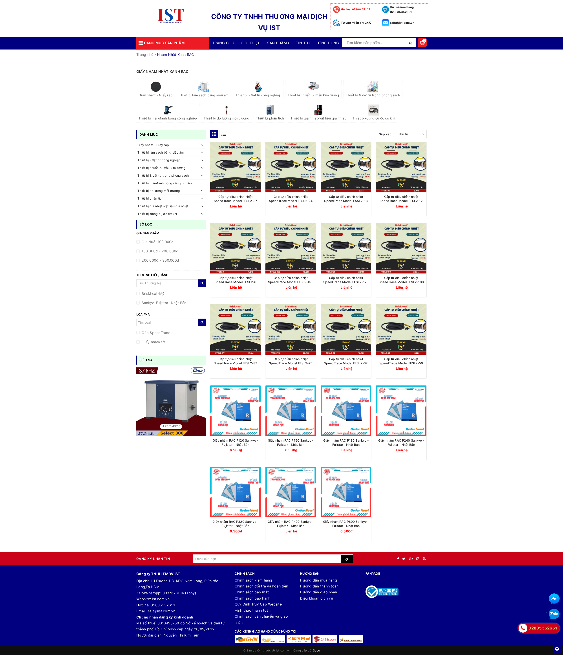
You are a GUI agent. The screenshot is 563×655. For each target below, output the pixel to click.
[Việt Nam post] (273, 639)
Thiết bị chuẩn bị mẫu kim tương (313, 95)
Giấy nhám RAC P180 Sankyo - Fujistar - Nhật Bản (346, 442)
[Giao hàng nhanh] (247, 639)
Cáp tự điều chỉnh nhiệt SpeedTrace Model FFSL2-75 (291, 361)
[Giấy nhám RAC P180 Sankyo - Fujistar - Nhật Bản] (346, 410)
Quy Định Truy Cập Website (258, 604)
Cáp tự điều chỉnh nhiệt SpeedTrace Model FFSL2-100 (401, 280)
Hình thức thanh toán (253, 610)
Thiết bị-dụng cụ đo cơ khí (373, 118)
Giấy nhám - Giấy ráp (155, 95)
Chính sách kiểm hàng (253, 580)
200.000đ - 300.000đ (160, 260)
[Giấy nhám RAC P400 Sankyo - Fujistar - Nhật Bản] (290, 492)
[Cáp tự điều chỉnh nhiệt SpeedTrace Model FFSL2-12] (401, 167)
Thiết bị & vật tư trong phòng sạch (373, 95)
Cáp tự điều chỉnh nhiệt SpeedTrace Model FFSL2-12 (401, 199)
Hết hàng (299, 450)
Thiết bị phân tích (270, 118)
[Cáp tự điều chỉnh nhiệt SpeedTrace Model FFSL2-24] (290, 167)
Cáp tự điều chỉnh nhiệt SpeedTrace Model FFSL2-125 (346, 280)
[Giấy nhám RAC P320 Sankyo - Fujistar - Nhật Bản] (235, 492)
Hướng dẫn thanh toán (319, 586)
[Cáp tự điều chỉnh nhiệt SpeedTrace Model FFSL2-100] (401, 248)
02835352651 (163, 605)
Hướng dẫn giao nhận (318, 592)
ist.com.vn (161, 599)
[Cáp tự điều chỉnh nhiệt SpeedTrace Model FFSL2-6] (235, 248)
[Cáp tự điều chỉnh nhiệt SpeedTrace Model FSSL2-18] (346, 167)
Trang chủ (223, 43)
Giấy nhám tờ (153, 342)
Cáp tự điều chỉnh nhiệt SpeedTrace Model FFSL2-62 (346, 361)
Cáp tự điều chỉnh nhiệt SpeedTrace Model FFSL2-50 (401, 361)
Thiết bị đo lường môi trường (226, 118)
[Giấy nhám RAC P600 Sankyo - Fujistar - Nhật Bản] (346, 492)
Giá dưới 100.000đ (157, 242)
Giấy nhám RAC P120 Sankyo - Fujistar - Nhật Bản (235, 442)
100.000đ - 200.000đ (159, 251)
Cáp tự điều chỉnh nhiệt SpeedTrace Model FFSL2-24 (291, 199)
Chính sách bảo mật (252, 592)
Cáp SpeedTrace (155, 332)
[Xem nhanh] (257, 206)
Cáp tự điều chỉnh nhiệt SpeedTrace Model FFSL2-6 (235, 280)
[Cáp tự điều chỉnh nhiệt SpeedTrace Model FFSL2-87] (235, 329)
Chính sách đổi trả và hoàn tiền (261, 586)
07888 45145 (355, 9)
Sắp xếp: (385, 134)
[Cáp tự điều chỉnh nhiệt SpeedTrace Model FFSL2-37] (235, 167)
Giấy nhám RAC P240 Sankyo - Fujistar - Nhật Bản (401, 442)
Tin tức (303, 43)
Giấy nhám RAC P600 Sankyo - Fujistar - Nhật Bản (346, 524)
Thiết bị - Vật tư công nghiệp (258, 95)
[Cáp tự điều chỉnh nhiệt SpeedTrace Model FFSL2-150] (290, 248)
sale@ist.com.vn (402, 22)
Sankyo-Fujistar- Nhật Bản (163, 303)
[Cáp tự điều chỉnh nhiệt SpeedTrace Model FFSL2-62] (346, 329)
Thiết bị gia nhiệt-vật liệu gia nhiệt (318, 118)
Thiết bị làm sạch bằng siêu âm (204, 95)
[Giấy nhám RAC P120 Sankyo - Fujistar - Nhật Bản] (235, 410)
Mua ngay (243, 450)
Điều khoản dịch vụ (316, 598)
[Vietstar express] (351, 639)
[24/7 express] (325, 639)
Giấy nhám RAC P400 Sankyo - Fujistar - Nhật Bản (291, 524)
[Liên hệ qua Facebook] (554, 598)
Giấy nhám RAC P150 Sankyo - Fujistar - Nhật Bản (290, 442)
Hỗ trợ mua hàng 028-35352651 (402, 9)
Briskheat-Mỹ (152, 293)
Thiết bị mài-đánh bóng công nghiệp (168, 118)
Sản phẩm (277, 43)
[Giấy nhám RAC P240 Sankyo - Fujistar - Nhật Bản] (401, 410)
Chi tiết (243, 206)
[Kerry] (299, 639)
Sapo (316, 650)
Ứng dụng (328, 43)
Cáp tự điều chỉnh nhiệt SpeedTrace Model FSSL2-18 (346, 199)
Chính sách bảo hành (253, 598)
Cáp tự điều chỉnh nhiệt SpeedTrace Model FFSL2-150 (290, 280)
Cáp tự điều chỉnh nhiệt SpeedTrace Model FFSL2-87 (235, 361)
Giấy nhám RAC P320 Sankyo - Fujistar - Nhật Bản (235, 524)
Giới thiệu (251, 43)
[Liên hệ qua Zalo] (554, 614)
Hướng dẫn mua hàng (318, 580)
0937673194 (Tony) (179, 593)
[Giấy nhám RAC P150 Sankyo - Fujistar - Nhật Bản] (290, 410)
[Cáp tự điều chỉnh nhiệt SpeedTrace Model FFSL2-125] (346, 248)
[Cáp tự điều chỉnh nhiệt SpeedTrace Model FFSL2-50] (401, 329)
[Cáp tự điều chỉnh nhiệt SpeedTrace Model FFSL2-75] (290, 329)
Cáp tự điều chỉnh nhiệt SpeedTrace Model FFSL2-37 (235, 199)
